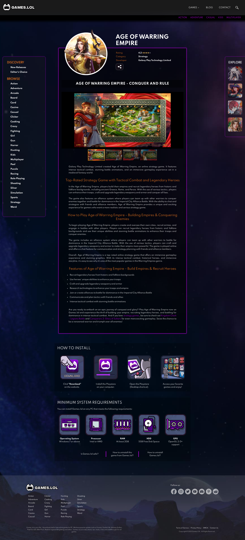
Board (13, 98)
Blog (209, 7)
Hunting (15, 150)
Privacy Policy (196, 528)
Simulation (16, 192)
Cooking (15, 121)
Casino (14, 107)
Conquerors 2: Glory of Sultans (105, 319)
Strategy (15, 202)
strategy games (131, 316)
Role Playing (17, 178)
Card (13, 102)
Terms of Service (182, 528)
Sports (14, 197)
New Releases (18, 67)
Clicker (14, 117)
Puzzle (14, 169)
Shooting (15, 183)
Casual (210, 18)
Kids (220, 18)
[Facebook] (174, 492)
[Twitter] (188, 492)
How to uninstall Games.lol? (155, 454)
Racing (14, 174)
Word (13, 207)
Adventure (196, 18)
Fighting (15, 131)
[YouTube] (195, 492)
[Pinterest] (208, 492)
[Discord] (201, 492)
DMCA (205, 528)
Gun (12, 140)
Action (182, 18)
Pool (12, 164)
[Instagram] (181, 492)
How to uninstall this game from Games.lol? (122, 454)
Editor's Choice (18, 72)
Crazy (13, 126)
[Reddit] (215, 492)
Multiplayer (233, 18)
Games (193, 7)
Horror (14, 145)
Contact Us (214, 528)
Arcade (14, 93)
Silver (13, 188)
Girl (12, 136)
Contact (225, 7)
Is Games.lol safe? (90, 454)
